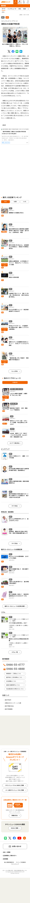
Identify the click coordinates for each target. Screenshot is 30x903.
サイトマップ (15, 864)
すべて (3, 9)
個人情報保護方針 (9, 862)
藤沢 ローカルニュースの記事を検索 (15, 606)
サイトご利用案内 (21, 862)
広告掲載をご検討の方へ (10, 855)
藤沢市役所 (8, 700)
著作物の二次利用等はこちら (14, 677)
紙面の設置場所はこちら (13, 685)
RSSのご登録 (14, 828)
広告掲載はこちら (11, 681)
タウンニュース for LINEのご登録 (14, 785)
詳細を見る (15, 815)
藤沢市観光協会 (9, 706)
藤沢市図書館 (8, 709)
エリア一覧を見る (15, 443)
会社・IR (19, 2)
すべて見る (15, 506)
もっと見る (15, 371)
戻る (3, 12)
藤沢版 (3, 6)
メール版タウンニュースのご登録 (14, 790)
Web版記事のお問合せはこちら (14, 689)
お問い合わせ (16, 846)
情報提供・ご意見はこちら (13, 673)
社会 (24, 9)
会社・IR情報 (6, 852)
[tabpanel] (15, 37)
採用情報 (5, 859)
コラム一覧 (15, 652)
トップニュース (12, 9)
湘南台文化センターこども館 (13, 703)
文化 (19, 9)
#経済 (4, 125)
